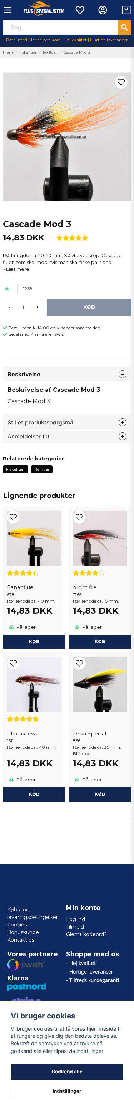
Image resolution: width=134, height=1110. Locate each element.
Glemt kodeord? (86, 934)
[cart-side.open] (126, 10)
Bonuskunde (23, 932)
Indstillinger (67, 1091)
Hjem (8, 52)
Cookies (17, 924)
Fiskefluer (27, 52)
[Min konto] (102, 10)
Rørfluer (50, 52)
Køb (34, 641)
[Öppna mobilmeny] (7, 10)
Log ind (75, 919)
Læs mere (17, 269)
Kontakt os (20, 940)
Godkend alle (67, 1071)
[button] (121, 82)
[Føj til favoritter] (79, 10)
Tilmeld (75, 927)
